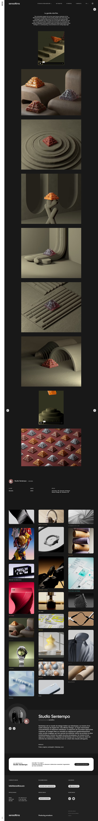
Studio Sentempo (21, 481)
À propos (69, 3)
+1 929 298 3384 (22, 799)
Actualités (59, 3)
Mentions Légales (72, 811)
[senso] (2, 3)
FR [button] (86, 3)
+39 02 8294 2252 (22, 800)
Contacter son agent (82, 764)
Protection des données (73, 813)
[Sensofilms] (14, 3)
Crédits (69, 815)
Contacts (78, 3)
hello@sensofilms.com (16, 786)
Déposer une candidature (47, 786)
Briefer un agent (44, 798)
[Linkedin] (73, 798)
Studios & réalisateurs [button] (44, 3)
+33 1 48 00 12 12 (22, 797)
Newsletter (75, 786)
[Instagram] (93, 3)
